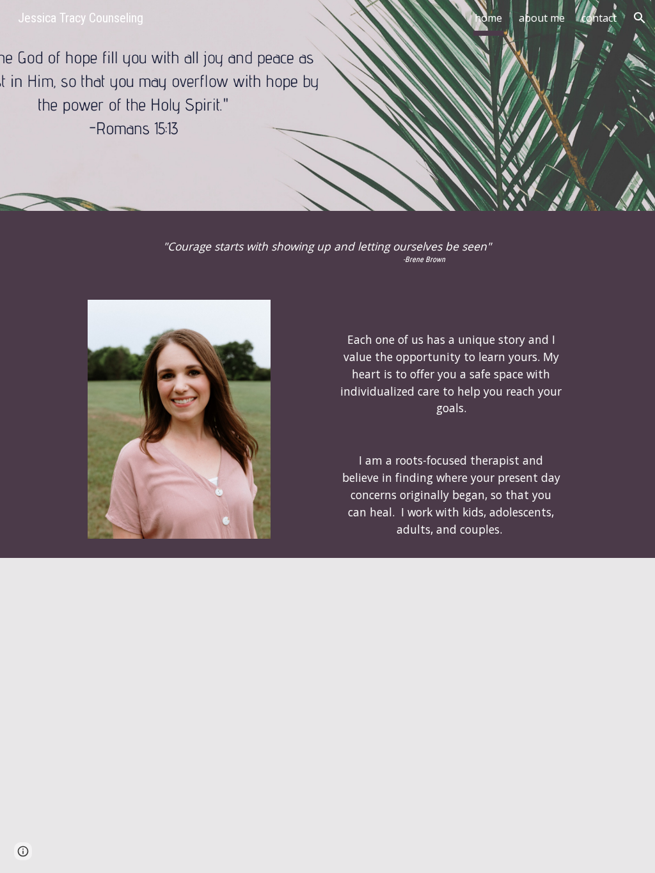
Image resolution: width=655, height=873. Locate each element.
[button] (639, 18)
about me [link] (542, 18)
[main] (327, 251)
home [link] (488, 18)
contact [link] (599, 18)
